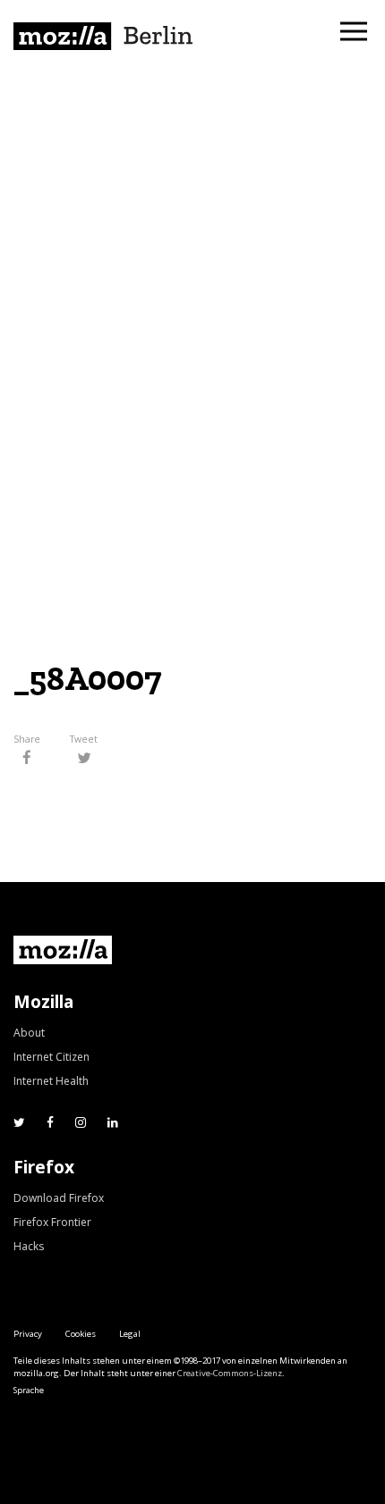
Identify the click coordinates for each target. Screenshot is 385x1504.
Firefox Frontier (52, 1222)
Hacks (28, 1246)
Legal (130, 1334)
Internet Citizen (51, 1056)
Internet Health (51, 1080)
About (29, 1032)
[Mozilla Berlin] (102, 36)
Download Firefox (58, 1198)
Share (26, 740)
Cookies (80, 1334)
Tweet (84, 740)
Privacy (27, 1334)
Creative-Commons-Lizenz (229, 1373)
